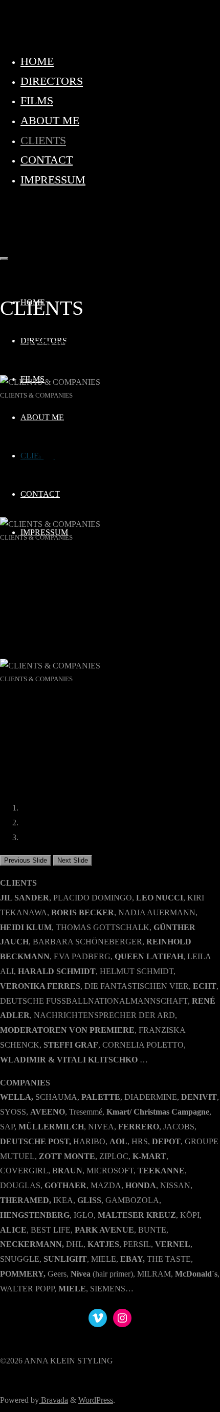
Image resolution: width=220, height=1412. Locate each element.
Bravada (53, 1400)
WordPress (95, 1400)
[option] (110, 442)
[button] (25, 860)
